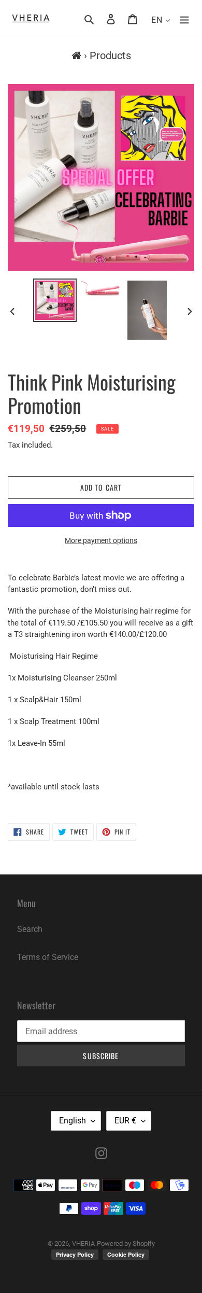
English (72, 1120)
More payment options (101, 540)
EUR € (125, 1120)
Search (29, 929)
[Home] (76, 55)
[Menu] (184, 18)
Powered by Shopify (126, 1243)
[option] (55, 300)
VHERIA (83, 1243)
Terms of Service (47, 957)
